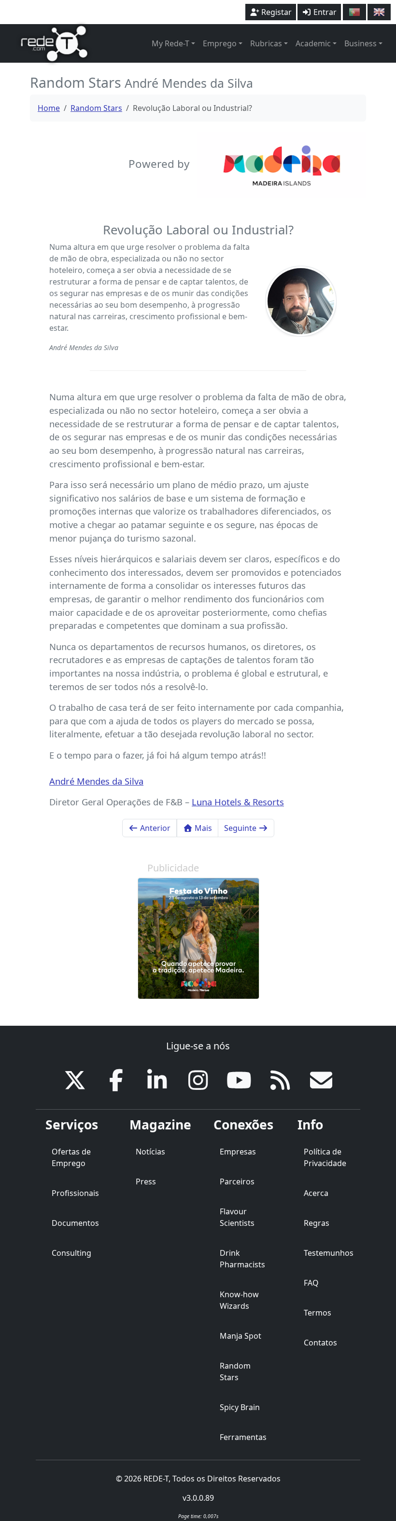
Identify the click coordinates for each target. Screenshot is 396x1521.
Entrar (324, 12)
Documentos (75, 1223)
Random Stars (96, 108)
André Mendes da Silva (96, 781)
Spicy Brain (240, 1407)
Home (49, 108)
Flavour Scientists (237, 1217)
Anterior (154, 828)
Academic (313, 43)
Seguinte (241, 828)
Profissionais (75, 1193)
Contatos (320, 1342)
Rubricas (266, 43)
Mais (202, 828)
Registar (275, 12)
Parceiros (237, 1181)
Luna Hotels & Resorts (238, 802)
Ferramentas (243, 1437)
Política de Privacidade (325, 1157)
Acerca (316, 1193)
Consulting (71, 1253)
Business (360, 43)
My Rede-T (170, 43)
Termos (317, 1312)
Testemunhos (329, 1253)
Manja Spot (240, 1336)
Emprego (220, 43)
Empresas (238, 1151)
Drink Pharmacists (242, 1259)
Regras (316, 1223)
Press (146, 1181)
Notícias (150, 1151)
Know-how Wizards (239, 1300)
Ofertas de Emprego (71, 1157)
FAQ (311, 1282)
